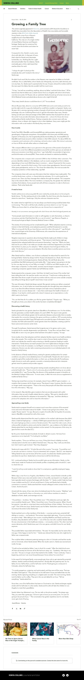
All (4, 8)
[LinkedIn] (67, 675)
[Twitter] (63, 675)
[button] (78, 8)
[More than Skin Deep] (68, 629)
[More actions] (71, 20)
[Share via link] (24, 608)
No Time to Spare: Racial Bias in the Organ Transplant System (15, 639)
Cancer (47, 8)
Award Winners (12, 8)
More (67, 8)
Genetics (22, 8)
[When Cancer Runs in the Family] (42, 629)
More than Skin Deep (66, 639)
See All (79, 619)
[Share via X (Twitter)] (16, 608)
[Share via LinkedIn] (20, 608)
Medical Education (57, 8)
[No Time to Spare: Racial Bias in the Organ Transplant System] (15, 629)
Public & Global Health (34, 8)
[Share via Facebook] (12, 608)
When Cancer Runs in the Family (40, 639)
